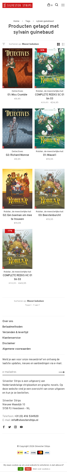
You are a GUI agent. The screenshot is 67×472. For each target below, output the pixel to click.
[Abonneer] (61, 372)
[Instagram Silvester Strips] (15, 427)
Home (16, 21)
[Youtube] (21, 427)
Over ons (7, 321)
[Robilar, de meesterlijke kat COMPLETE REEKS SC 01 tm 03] (50, 68)
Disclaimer (8, 343)
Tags (27, 21)
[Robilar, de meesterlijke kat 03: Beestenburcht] (50, 189)
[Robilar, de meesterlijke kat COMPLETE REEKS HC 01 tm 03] (17, 249)
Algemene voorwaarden (16, 349)
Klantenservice (11, 338)
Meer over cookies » (41, 469)
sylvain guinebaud (45, 21)
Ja (21, 469)
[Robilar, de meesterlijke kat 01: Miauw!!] (50, 129)
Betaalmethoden (12, 327)
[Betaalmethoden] (20, 453)
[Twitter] (9, 427)
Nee (28, 469)
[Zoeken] (57, 5)
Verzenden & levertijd (15, 332)
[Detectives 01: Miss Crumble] (17, 68)
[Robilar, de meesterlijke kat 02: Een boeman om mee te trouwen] (17, 189)
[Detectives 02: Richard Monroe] (17, 129)
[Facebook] (3, 427)
